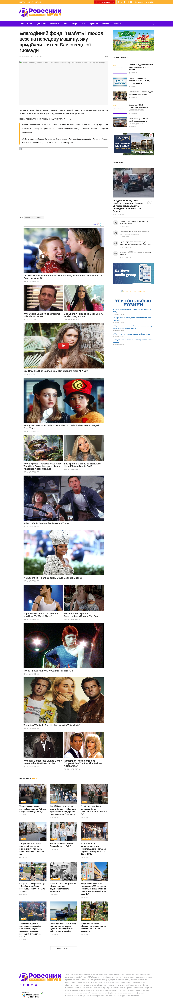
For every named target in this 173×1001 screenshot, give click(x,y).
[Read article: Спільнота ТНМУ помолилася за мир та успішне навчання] (120, 109)
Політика (105, 23)
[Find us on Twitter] (121, 2)
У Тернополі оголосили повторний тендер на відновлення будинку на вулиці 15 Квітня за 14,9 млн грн (31, 848)
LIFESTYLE (54, 23)
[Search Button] (153, 23)
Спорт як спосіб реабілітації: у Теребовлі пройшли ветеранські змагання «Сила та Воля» (32, 887)
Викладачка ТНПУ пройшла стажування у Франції (135, 253)
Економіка (117, 23)
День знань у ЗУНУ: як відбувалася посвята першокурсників (138, 121)
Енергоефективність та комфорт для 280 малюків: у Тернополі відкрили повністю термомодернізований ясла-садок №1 (94, 888)
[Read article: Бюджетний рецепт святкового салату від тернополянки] (32, 953)
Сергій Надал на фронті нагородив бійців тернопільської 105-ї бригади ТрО (94, 810)
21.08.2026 (54, 894)
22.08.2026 (85, 857)
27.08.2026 (85, 817)
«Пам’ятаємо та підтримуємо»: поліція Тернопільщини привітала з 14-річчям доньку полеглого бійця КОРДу (93, 848)
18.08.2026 (85, 897)
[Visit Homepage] (40, 12)
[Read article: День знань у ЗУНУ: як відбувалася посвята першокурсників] (120, 122)
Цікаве (83, 23)
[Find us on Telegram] (124, 2)
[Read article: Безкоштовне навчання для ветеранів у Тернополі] (120, 96)
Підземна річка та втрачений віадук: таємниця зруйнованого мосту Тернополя (63, 887)
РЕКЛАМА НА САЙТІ (26, 2)
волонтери (29, 218)
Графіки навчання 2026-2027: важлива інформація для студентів (134, 232)
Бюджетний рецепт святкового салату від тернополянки (29, 968)
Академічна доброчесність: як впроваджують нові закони (141, 67)
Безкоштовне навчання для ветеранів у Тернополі (141, 93)
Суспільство (41, 23)
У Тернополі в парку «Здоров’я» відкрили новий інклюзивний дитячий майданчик (93, 927)
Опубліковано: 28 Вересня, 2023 (30, 56)
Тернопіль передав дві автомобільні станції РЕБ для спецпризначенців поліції (32, 809)
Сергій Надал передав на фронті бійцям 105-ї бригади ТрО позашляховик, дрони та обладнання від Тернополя (63, 810)
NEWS (29, 23)
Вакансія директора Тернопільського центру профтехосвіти (139, 80)
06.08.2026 (85, 980)
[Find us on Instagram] (128, 2)
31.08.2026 (23, 815)
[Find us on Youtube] (131, 2)
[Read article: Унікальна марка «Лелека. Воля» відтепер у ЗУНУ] (63, 831)
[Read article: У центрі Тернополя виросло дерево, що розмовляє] (63, 953)
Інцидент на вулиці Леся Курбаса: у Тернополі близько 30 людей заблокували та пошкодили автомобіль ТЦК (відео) (128, 206)
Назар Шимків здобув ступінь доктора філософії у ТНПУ (134, 222)
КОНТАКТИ (38, 2)
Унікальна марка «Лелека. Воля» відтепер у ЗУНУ (61, 844)
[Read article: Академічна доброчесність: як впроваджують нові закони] (120, 68)
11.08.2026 (23, 974)
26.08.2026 (23, 857)
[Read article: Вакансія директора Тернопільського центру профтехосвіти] (120, 82)
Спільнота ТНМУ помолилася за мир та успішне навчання (138, 107)
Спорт (74, 23)
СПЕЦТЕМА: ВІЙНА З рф (105, 2)
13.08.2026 (85, 934)
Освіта (65, 23)
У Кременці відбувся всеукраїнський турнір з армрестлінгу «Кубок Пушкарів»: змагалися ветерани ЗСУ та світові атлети (30, 930)
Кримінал (94, 23)
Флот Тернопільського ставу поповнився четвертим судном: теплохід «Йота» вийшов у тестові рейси (63, 927)
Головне (39, 218)
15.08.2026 (54, 934)
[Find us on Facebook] (118, 2)
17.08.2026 (23, 940)
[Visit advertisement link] (133, 40)
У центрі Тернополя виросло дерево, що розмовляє (63, 967)
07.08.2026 (54, 972)
